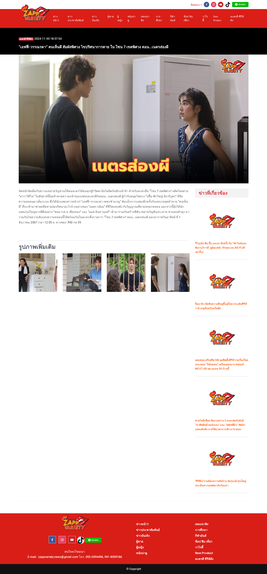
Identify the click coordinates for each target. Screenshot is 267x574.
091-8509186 (113, 557)
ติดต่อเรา (196, 5)
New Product (217, 18)
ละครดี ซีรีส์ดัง (237, 18)
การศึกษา (159, 18)
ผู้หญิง (119, 18)
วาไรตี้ (205, 18)
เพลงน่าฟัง (145, 18)
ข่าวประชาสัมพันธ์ (76, 18)
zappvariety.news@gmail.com (58, 557)
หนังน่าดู (131, 18)
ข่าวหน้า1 (56, 18)
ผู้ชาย (111, 16)
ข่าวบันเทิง (95, 18)
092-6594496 (94, 557)
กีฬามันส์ (172, 18)
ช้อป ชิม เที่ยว (188, 18)
